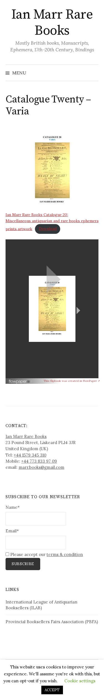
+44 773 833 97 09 (39, 461)
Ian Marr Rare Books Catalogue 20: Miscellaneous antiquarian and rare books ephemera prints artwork (52, 221)
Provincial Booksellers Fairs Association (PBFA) (52, 621)
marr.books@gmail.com (41, 467)
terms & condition (65, 554)
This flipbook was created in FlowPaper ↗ (72, 381)
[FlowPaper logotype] (20, 379)
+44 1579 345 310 (30, 455)
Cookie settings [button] (79, 680)
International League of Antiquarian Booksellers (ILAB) (41, 604)
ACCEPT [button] (52, 690)
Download (48, 228)
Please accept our (46, 554)
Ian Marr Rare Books (52, 22)
